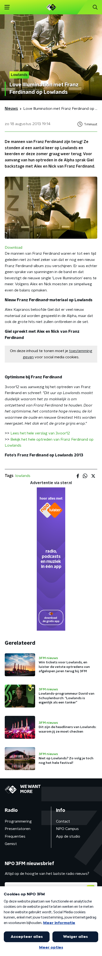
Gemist (11, 844)
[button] (7, 7)
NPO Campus (67, 829)
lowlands (22, 476)
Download (13, 247)
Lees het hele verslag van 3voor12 (40, 433)
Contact (63, 821)
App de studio (68, 836)
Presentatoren (17, 829)
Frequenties (15, 836)
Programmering (18, 821)
